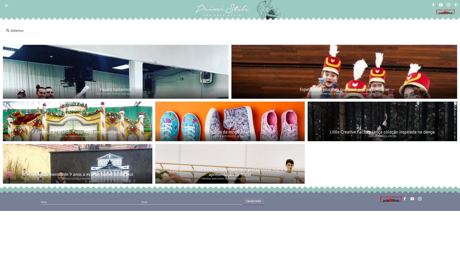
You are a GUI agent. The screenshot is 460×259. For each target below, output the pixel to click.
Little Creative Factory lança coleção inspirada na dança (382, 132)
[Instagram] (448, 5)
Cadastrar (253, 201)
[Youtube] (441, 5)
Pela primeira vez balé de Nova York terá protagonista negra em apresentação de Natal (230, 172)
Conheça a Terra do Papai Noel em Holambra (77, 132)
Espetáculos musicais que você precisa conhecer (344, 89)
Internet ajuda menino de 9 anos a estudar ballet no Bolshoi (77, 174)
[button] (6, 5)
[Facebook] (433, 5)
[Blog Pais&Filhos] (391, 198)
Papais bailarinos (116, 89)
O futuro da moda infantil (230, 132)
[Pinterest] (456, 5)
